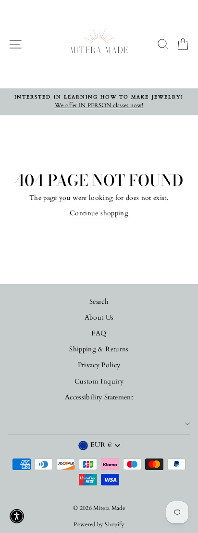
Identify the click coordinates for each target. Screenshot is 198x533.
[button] (17, 516)
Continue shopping (99, 213)
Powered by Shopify (99, 524)
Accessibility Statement (99, 397)
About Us (99, 317)
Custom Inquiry (99, 381)
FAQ (98, 333)
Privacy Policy (99, 365)
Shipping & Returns (98, 349)
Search (99, 301)
